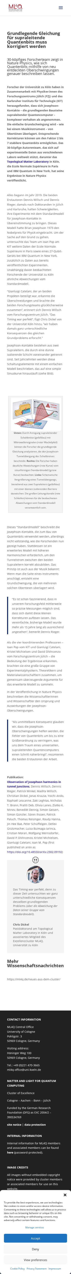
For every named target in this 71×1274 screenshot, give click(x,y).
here (10, 1152)
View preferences (35, 1260)
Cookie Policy (17, 1268)
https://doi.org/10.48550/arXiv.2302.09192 (34, 852)
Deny (35, 1249)
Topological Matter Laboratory (28, 161)
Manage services (34, 1227)
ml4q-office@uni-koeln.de (24, 1070)
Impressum (55, 1268)
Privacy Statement (37, 1268)
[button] (65, 1195)
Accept (35, 1238)
